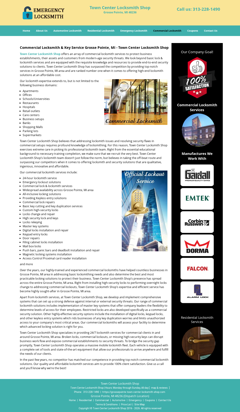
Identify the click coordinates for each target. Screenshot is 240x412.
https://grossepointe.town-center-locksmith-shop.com (133, 392)
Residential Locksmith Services (197, 319)
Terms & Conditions (106, 404)
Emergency (135, 400)
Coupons (192, 30)
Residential (85, 400)
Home (26, 30)
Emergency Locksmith (133, 30)
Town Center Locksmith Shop (40, 54)
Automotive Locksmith (67, 30)
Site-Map (139, 404)
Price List (126, 404)
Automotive (118, 400)
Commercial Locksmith (167, 30)
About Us (41, 30)
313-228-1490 (206, 9)
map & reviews (159, 387)
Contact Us (210, 30)
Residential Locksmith (100, 30)
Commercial (102, 400)
